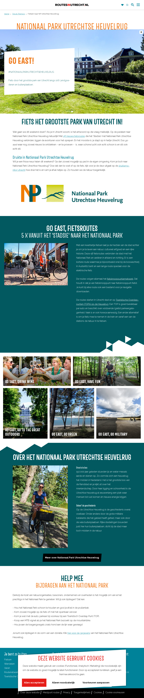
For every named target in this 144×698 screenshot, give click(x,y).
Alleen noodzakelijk (63, 682)
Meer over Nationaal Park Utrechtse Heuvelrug (72, 557)
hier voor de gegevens (78, 633)
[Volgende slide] (139, 71)
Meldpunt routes (51, 692)
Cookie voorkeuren (115, 692)
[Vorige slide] (5, 71)
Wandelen (9, 663)
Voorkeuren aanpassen (96, 682)
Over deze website (30, 692)
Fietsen (8, 659)
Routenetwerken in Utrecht (17, 672)
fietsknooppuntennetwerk (120, 279)
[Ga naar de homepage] (72, 5)
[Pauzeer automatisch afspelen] (141, 32)
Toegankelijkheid (82, 692)
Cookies (98, 692)
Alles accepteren (34, 682)
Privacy (66, 692)
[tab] (67, 111)
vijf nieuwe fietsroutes (74, 136)
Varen (7, 668)
